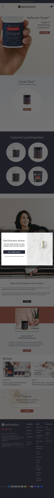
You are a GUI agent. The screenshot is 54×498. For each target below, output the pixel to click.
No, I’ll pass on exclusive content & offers (14, 256)
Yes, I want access (14, 252)
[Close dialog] (51, 234)
